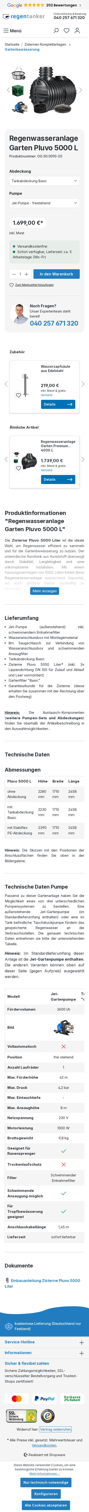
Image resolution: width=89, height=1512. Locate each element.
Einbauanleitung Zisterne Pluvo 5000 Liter (42, 1283)
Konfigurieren (46, 1494)
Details (50, 404)
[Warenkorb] (85, 28)
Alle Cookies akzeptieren (46, 1505)
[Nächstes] (80, 90)
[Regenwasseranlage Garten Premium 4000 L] (25, 460)
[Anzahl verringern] (14, 274)
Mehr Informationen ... (44, 1473)
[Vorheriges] (8, 90)
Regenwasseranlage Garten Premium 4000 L (58, 446)
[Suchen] (56, 30)
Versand (46, 395)
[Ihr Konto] (77, 30)
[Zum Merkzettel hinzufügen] (18, 395)
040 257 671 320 (69, 17)
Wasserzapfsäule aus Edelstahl (55, 368)
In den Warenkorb (56, 274)
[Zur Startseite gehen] (24, 17)
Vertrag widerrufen (55, 1429)
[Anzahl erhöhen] (27, 274)
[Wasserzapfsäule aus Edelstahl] (25, 385)
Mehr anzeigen (45, 591)
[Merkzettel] (66, 30)
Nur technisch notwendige (45, 1482)
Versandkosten (44, 1445)
